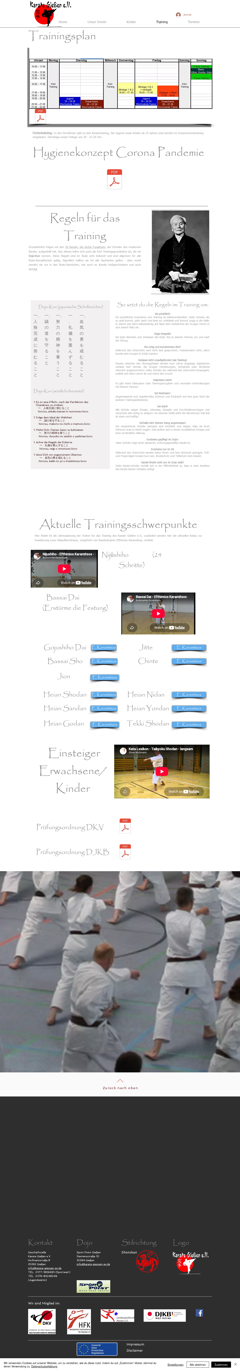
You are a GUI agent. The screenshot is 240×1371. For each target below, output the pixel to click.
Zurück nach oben (120, 1088)
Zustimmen (221, 1364)
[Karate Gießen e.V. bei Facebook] (199, 1312)
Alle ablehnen (198, 1364)
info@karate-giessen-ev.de (45, 1268)
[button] (121, 84)
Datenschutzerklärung (44, 1366)
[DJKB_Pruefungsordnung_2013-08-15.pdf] (125, 852)
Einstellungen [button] (176, 1364)
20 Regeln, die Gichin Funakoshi (85, 247)
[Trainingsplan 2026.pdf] (40, 117)
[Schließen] (235, 1364)
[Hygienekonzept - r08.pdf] (114, 180)
